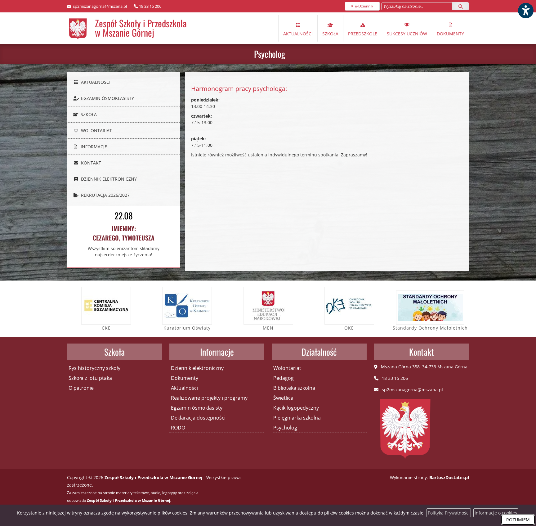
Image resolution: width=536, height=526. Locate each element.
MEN (268, 328)
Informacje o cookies (496, 513)
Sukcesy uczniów (407, 34)
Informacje (93, 147)
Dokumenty (450, 34)
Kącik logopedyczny (296, 407)
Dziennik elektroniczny (108, 179)
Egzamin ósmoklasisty (107, 98)
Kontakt (90, 163)
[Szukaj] (460, 6)
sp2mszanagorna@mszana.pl (99, 6)
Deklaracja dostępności (198, 417)
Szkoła (330, 34)
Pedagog (283, 378)
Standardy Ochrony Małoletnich (430, 328)
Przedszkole (362, 34)
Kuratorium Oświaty (187, 328)
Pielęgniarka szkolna (297, 417)
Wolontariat (96, 130)
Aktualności (298, 34)
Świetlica (283, 397)
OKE (349, 328)
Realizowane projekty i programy (209, 397)
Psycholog (269, 53)
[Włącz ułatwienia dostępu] (525, 10)
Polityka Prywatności (449, 513)
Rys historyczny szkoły (94, 368)
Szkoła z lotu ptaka (90, 378)
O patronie (81, 387)
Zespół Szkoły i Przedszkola (141, 27)
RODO (178, 427)
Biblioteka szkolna (294, 387)
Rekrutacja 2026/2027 (105, 195)
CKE (106, 328)
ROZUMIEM (518, 520)
